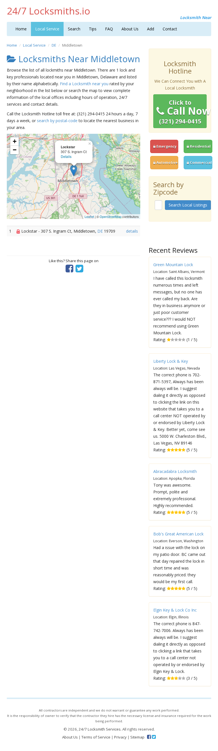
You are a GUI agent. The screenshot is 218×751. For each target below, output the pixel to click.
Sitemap (137, 737)
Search (74, 29)
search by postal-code (57, 120)
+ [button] (14, 141)
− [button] (14, 149)
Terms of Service (95, 737)
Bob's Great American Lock (178, 534)
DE (54, 45)
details (132, 231)
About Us (130, 29)
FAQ (109, 29)
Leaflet (89, 216)
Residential (200, 146)
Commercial (200, 162)
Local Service (47, 29)
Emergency (166, 146)
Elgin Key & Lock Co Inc (175, 610)
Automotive (167, 162)
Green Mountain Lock (173, 264)
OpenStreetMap (110, 216)
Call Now (183, 112)
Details (66, 156)
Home (21, 29)
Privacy (120, 737)
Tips (93, 29)
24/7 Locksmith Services (100, 729)
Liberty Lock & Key (170, 361)
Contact (170, 29)
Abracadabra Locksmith (175, 471)
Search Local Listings (188, 205)
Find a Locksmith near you (84, 83)
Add (150, 29)
